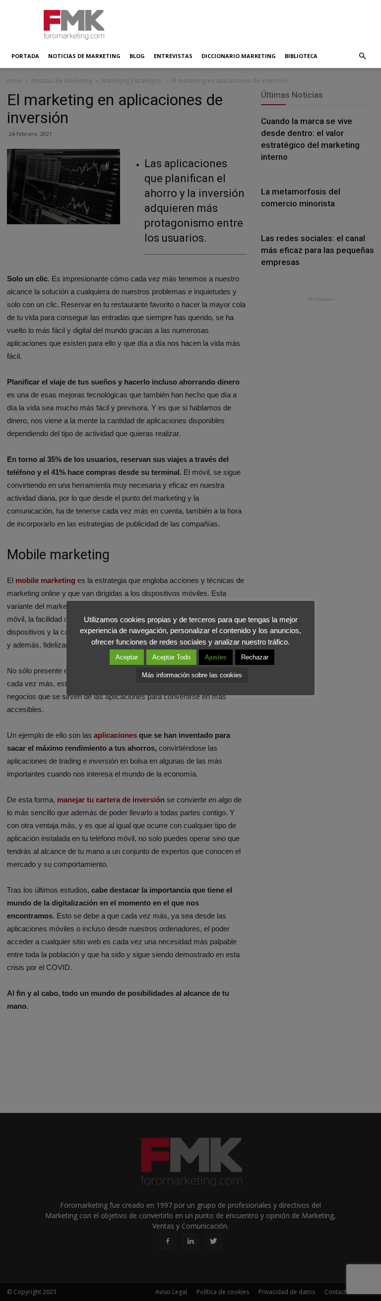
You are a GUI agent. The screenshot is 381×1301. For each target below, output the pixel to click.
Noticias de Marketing (84, 56)
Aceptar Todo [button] (171, 657)
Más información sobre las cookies (192, 675)
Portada (25, 56)
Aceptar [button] (127, 657)
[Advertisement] (257, 22)
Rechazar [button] (254, 657)
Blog (137, 56)
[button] (362, 56)
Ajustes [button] (216, 657)
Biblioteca (301, 56)
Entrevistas (173, 56)
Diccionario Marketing (238, 56)
